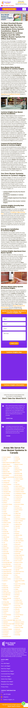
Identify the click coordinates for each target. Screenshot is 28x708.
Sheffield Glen (18, 600)
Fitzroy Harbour (18, 509)
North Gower (18, 564)
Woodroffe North (7, 636)
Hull (4, 528)
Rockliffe (5, 596)
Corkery (5, 497)
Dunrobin (5, 506)
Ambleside (17, 459)
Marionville (5, 551)
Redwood (5, 585)
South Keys (17, 605)
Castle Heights (18, 486)
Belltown (17, 468)
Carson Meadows (7, 484)
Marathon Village (19, 549)
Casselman (5, 486)
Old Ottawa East (19, 568)
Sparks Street (18, 607)
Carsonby (17, 484)
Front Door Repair (5, 676)
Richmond (5, 589)
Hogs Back (17, 526)
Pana (16, 575)
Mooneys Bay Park (7, 562)
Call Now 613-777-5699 (9, 9)
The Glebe (17, 611)
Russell (16, 596)
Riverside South (7, 593)
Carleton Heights (19, 479)
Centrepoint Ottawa (20, 488)
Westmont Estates (7, 629)
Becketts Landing (7, 466)
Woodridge (17, 634)
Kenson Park (6, 533)
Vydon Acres (18, 620)
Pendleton (17, 577)
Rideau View (6, 591)
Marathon (5, 549)
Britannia (17, 471)
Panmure (5, 577)
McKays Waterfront (19, 555)
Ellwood (5, 508)
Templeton (5, 611)
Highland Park (18, 524)
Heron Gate (18, 522)
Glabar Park (18, 513)
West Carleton (6, 625)
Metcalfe (5, 558)
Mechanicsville (18, 557)
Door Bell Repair (5, 663)
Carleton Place (6, 480)
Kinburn (5, 535)
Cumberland (18, 499)
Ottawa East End (7, 571)
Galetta (16, 511)
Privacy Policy (4, 686)
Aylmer (16, 460)
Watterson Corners (19, 622)
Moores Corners (19, 562)
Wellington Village (19, 623)
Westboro (5, 627)
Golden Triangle (7, 515)
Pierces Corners (7, 578)
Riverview (17, 593)
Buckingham (6, 475)
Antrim (4, 460)
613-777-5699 (7, 694)
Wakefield (5, 622)
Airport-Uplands (7, 457)
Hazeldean (5, 520)
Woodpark (5, 634)
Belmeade (5, 469)
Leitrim (16, 537)
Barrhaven (17, 462)
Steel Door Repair (5, 668)
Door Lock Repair (5, 666)
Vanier (4, 618)
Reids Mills (5, 587)
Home (2, 11)
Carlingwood (6, 482)
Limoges (5, 538)
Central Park (6, 488)
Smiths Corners (18, 602)
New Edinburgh (7, 564)
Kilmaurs (17, 533)
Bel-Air (16, 466)
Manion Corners (19, 546)
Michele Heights (19, 558)
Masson (5, 555)
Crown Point (6, 499)
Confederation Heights (20, 493)
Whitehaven (6, 631)
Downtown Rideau (19, 504)
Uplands (5, 616)
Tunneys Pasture (19, 614)
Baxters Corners (19, 464)
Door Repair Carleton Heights (10, 11)
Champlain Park (7, 491)
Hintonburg (6, 526)
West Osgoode (18, 625)
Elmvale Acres (18, 508)
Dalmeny (5, 500)
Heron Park (6, 524)
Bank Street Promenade (9, 462)
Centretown (6, 489)
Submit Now (14, 343)
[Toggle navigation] (24, 9)
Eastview (17, 506)
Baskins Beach (6, 464)
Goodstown (18, 515)
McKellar (5, 557)
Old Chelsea (18, 566)
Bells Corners (6, 468)
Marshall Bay (6, 553)
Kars (16, 529)
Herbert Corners (7, 522)
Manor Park (6, 548)
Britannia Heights (7, 473)
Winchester (6, 632)
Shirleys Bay (6, 602)
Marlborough (18, 551)
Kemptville (5, 531)
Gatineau (5, 513)
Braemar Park (6, 471)
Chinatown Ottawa (19, 491)
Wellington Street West (8, 623)
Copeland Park (18, 495)
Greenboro (17, 517)
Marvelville (17, 553)
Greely (4, 517)
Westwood (17, 629)
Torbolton (17, 612)
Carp (16, 482)
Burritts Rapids (18, 475)
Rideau (16, 589)
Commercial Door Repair (7, 673)
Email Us (6, 697)
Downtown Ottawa (7, 504)
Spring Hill (5, 609)
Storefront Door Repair (7, 684)
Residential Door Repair (7, 671)
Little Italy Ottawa (19, 540)
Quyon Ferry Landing (20, 583)
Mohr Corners (18, 560)
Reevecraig (17, 585)
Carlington (17, 480)
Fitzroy (4, 509)
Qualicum (5, 580)
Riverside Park (18, 591)
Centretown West (19, 489)
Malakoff (5, 546)
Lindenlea (5, 540)
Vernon (16, 618)
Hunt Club (17, 528)
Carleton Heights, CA (8, 699)
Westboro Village (19, 627)
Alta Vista (5, 459)
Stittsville (17, 609)
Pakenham (5, 575)
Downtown (17, 502)
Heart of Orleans (19, 520)
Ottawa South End (19, 571)
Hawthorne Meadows (20, 518)
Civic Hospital (6, 493)
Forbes (4, 511)
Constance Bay (6, 495)
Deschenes (17, 500)
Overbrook (17, 573)
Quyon (4, 583)
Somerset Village (19, 603)
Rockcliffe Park (6, 594)
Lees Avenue (6, 537)
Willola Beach (18, 631)
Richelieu (17, 587)
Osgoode (17, 569)
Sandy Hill (17, 598)
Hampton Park (6, 518)
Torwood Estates (7, 614)
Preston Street (18, 578)
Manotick (17, 548)
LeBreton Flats (18, 535)
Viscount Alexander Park (9, 620)
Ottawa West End (7, 573)
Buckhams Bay (18, 473)
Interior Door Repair (6, 679)
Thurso (4, 612)
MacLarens (17, 544)
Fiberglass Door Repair (7, 681)
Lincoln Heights (19, 538)
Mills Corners (6, 560)
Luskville (5, 544)
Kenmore (17, 531)
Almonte (17, 457)
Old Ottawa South (7, 569)
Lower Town (18, 542)
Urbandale (17, 616)
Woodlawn (17, 632)
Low (4, 542)
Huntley (5, 529)
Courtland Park (18, 497)
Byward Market (18, 477)
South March (6, 607)
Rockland (17, 594)
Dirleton (5, 502)
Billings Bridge (18, 469)
